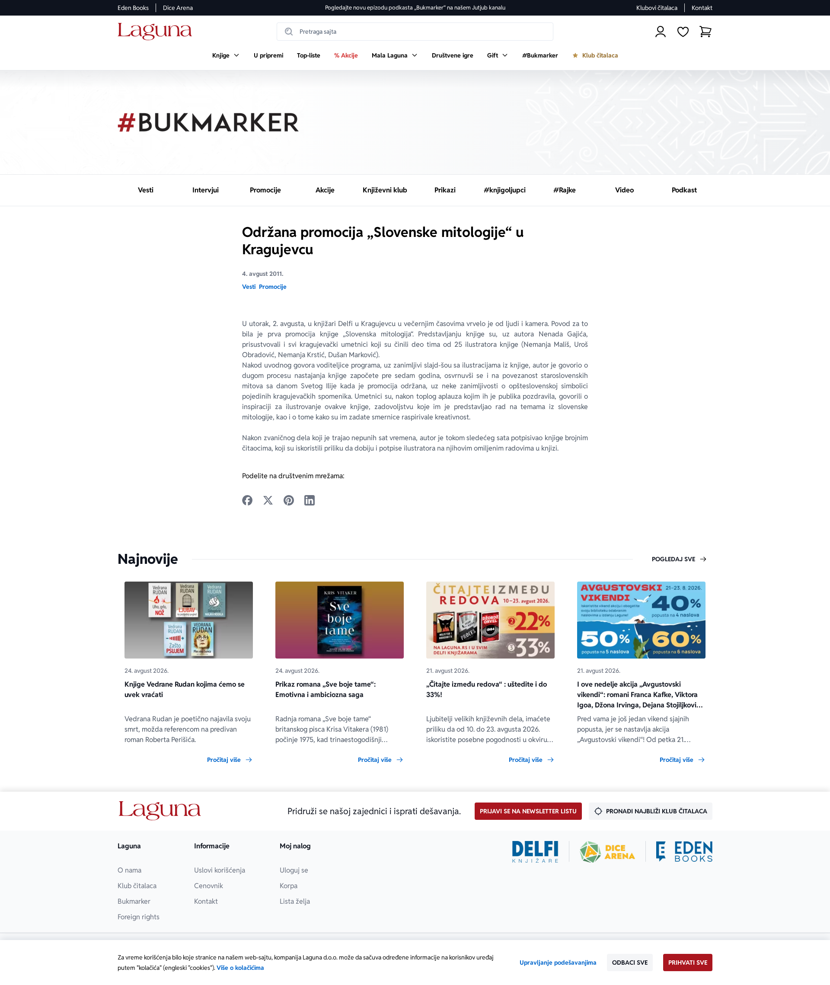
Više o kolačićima (240, 968)
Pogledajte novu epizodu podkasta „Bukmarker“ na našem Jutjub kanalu (415, 7)
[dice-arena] (607, 852)
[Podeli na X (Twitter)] (268, 500)
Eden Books (133, 8)
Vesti (248, 287)
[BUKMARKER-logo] (208, 122)
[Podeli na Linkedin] (309, 500)
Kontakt (702, 8)
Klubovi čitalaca (656, 8)
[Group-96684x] (684, 852)
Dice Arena (178, 8)
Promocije (273, 287)
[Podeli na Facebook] (247, 500)
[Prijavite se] (660, 31)
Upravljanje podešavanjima (558, 962)
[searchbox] (415, 31)
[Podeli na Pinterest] (289, 500)
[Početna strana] (157, 32)
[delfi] (535, 852)
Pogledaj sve (673, 559)
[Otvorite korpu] (705, 31)
